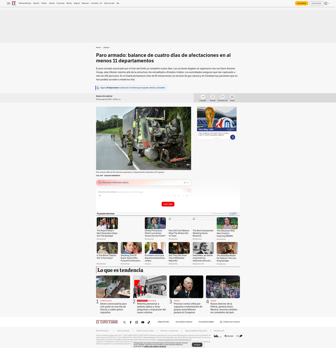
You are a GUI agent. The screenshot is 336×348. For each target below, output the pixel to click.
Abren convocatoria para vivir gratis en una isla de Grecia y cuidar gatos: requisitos (113, 311)
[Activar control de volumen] (187, 196)
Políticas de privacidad (145, 334)
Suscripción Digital (206, 325)
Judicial (176, 304)
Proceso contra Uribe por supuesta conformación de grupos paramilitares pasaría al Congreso (188, 311)
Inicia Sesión (316, 3)
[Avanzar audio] (179, 196)
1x (183, 195)
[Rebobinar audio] (175, 196)
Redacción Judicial (104, 96)
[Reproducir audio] (100, 195)
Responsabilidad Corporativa (196, 334)
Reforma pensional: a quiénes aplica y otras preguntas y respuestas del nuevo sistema (151, 311)
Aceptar (197, 345)
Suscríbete (301, 3)
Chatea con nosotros (231, 325)
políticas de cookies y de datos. (155, 346)
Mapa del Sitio (163, 325)
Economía (152, 304)
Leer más (168, 204)
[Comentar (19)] (222, 97)
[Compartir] (203, 97)
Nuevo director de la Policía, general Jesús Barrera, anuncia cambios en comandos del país (224, 311)
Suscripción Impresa (184, 325)
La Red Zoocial (106, 304)
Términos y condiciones (169, 334)
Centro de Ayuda (123, 334)
